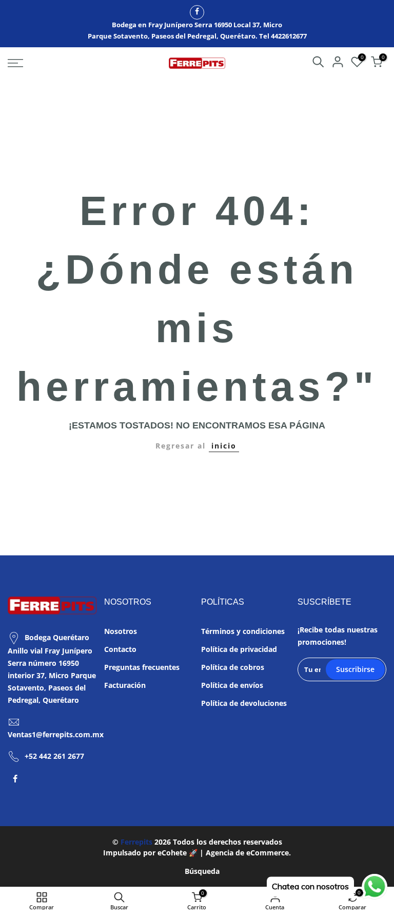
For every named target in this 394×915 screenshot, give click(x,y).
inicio (224, 446)
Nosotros (120, 631)
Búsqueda (202, 871)
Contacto (120, 649)
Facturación (125, 685)
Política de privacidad (239, 649)
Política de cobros (232, 667)
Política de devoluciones (244, 703)
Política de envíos (232, 685)
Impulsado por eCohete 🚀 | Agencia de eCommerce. (197, 852)
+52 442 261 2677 (54, 756)
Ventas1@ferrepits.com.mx (56, 734)
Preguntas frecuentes (142, 667)
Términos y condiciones (243, 631)
